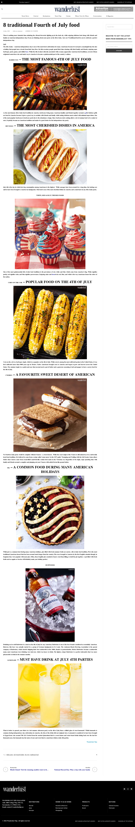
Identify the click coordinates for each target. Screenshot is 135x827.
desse (53, 274)
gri (86, 113)
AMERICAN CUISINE (31, 31)
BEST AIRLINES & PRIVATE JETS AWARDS (83, 2)
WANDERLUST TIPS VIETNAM (124, 2)
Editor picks (10, 755)
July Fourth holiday (19, 755)
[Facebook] (124, 789)
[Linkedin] (131, 789)
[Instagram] (128, 789)
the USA (27, 755)
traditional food (34, 755)
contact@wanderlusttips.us (15, 807)
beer (27, 52)
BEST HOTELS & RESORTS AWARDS (105, 2)
